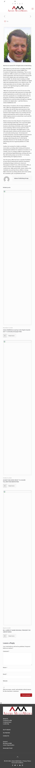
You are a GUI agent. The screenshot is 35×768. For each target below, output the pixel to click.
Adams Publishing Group (21, 178)
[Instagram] (22, 4)
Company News (7, 722)
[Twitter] (15, 4)
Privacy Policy (26, 761)
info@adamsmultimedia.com (23, 1)
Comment (6, 651)
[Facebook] (13, 4)
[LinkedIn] (20, 4)
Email (5, 674)
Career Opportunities (8, 745)
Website (5, 681)
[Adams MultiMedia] (17, 8)
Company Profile (7, 720)
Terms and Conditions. (17, 762)
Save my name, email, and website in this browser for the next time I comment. (17, 690)
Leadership (6, 724)
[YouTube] (17, 4)
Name (5, 667)
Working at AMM (7, 743)
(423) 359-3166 (9, 1)
